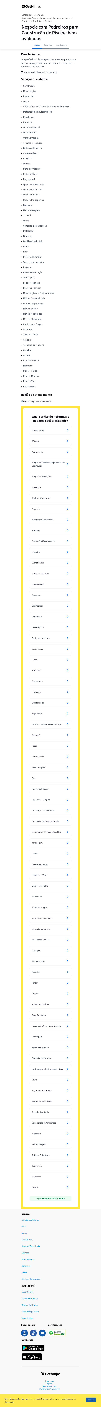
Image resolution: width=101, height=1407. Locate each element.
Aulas (24, 1226)
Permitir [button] (91, 1400)
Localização (61, 45)
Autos (24, 1233)
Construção (45, 17)
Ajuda (49, 1383)
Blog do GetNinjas (30, 1305)
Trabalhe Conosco (30, 1298)
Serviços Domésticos (31, 1279)
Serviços (48, 45)
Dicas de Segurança (30, 1311)
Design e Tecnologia (31, 1246)
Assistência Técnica (30, 1220)
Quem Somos (28, 1291)
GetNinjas (26, 14)
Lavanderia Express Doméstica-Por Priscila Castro (47, 19)
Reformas (26, 1265)
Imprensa (49, 1381)
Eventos (25, 1252)
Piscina (34, 17)
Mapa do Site (27, 1318)
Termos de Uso (49, 1386)
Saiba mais (9, 1402)
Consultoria (27, 1239)
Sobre (37, 45)
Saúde (24, 1272)
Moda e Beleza (28, 1259)
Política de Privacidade (49, 1389)
